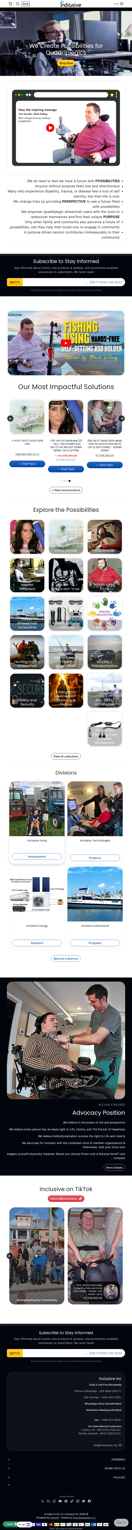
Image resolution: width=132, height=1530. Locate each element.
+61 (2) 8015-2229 (111, 1433)
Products (95, 858)
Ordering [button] (118, 1459)
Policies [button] (119, 1477)
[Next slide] (10, 418)
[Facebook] (89, 1501)
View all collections (66, 756)
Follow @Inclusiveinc (63, 1198)
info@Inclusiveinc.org (105, 1445)
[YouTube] (60, 1501)
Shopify (55, 1517)
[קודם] (107, 430)
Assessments (37, 856)
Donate (66, 63)
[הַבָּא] (102, 430)
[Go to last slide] (122, 418)
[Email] (48, 1501)
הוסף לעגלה (105, 465)
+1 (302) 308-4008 (110, 1391)
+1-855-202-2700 (111, 1397)
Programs (95, 943)
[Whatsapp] (54, 1501)
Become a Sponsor (66, 958)
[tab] (69, 481)
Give (25, 3)
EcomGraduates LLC (84, 1517)
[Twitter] (83, 1501)
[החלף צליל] (118, 1211)
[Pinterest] (66, 1501)
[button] (119, 3)
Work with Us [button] (115, 1468)
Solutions (37, 943)
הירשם (15, 282)
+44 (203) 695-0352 (109, 1429)
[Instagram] (78, 1501)
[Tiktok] (72, 1501)
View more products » (66, 490)
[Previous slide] (122, 1256)
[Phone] (43, 1501)
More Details (114, 1167)
